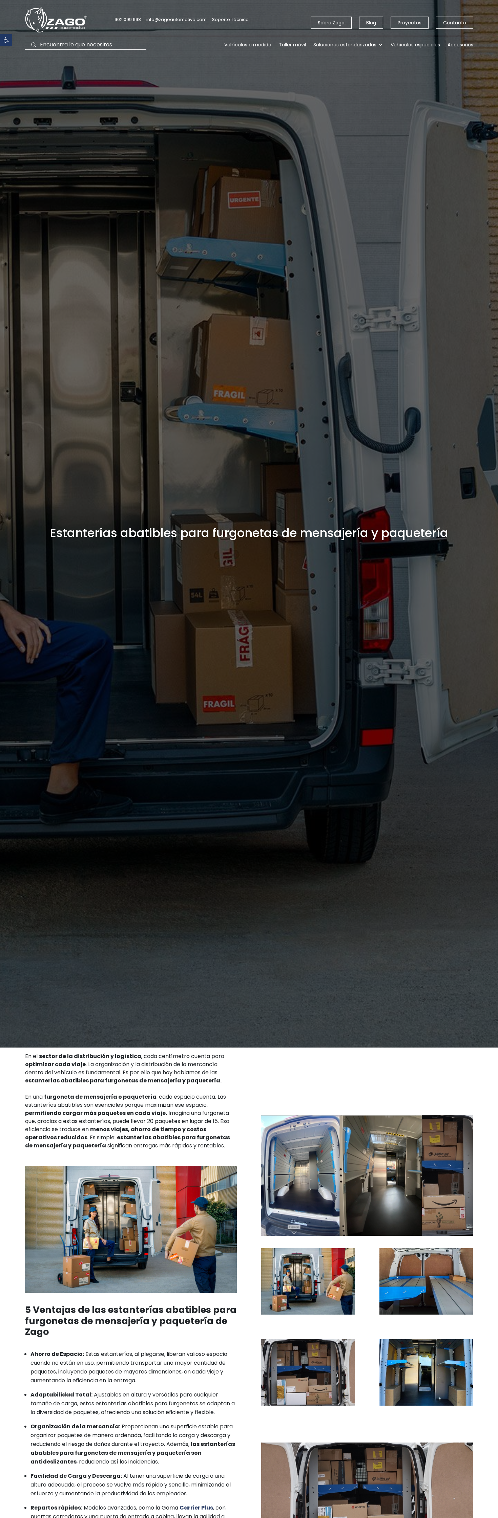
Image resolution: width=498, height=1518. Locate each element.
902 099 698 (128, 19)
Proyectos (409, 22)
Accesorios (460, 45)
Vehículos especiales (415, 45)
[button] (6, 40)
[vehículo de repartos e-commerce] (308, 1405)
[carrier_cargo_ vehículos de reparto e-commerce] (426, 1314)
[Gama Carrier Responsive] (426, 1405)
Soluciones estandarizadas (344, 45)
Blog (371, 22)
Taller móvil (292, 45)
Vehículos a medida (247, 45)
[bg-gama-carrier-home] (308, 1314)
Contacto (454, 22)
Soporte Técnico (230, 19)
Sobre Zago (331, 22)
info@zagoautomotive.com (176, 19)
